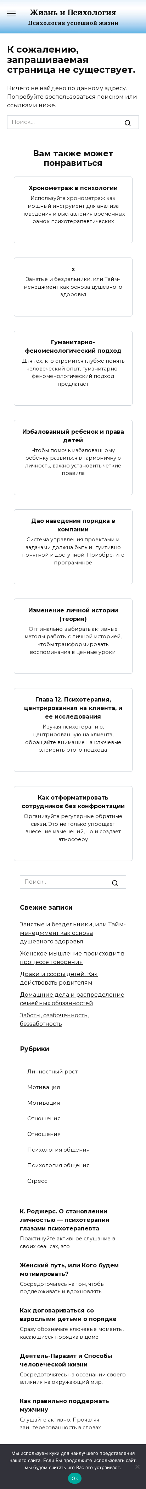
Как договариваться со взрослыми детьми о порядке (68, 1314)
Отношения (44, 1118)
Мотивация (43, 1087)
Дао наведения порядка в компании (73, 525)
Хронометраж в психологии (73, 188)
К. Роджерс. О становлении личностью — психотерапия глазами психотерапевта (65, 1220)
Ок (75, 1478)
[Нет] (137, 1466)
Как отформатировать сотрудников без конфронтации (73, 802)
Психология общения (58, 1149)
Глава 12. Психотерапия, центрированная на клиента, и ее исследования (73, 708)
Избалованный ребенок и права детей (73, 435)
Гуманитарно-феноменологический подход (73, 346)
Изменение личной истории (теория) (73, 614)
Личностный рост (52, 1071)
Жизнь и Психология (73, 12)
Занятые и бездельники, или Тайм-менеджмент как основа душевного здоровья (73, 933)
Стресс (37, 1180)
